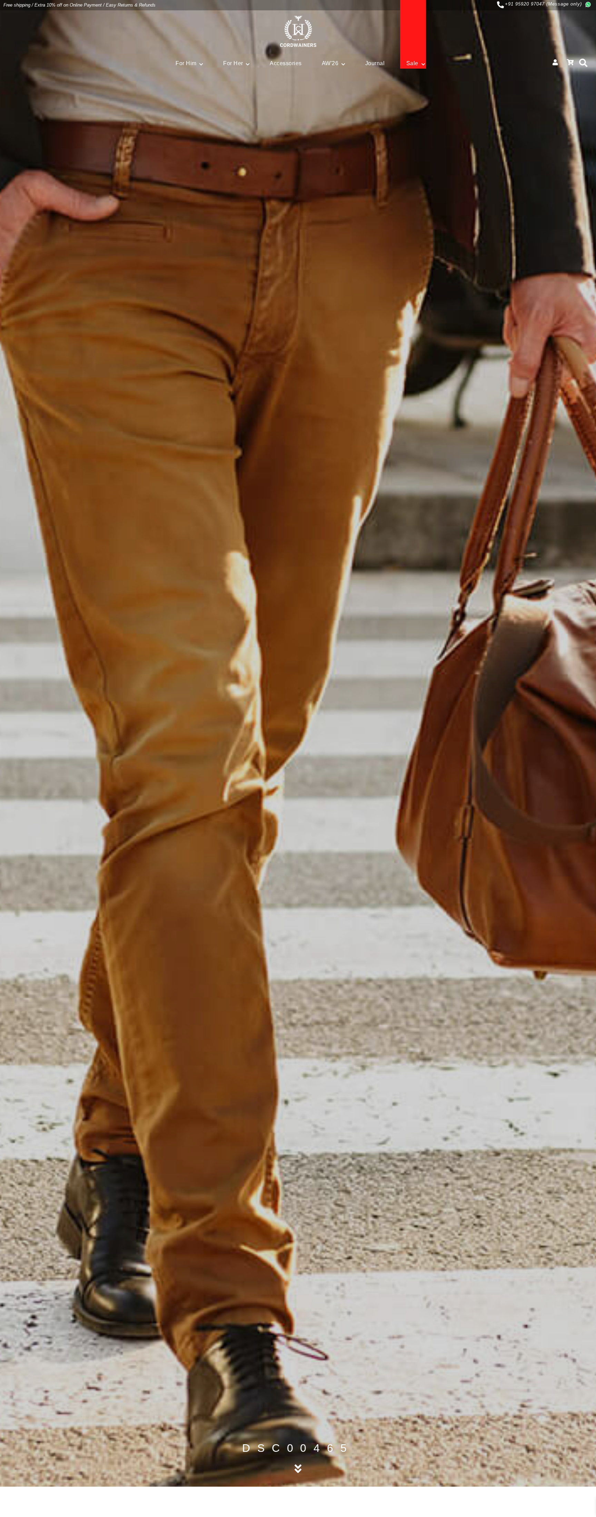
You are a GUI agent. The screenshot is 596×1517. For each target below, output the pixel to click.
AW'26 (330, 63)
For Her (233, 63)
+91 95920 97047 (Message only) (543, 4)
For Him (186, 63)
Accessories (286, 63)
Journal (375, 63)
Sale (412, 63)
